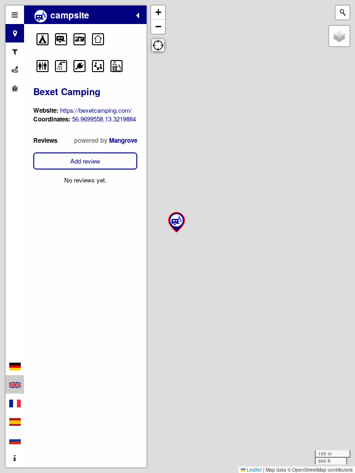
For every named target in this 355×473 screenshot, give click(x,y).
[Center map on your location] (158, 45)
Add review (85, 161)
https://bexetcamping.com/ (96, 110)
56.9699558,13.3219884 (104, 119)
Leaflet (253, 470)
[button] (42, 39)
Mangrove (123, 140)
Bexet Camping (66, 91)
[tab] (15, 15)
